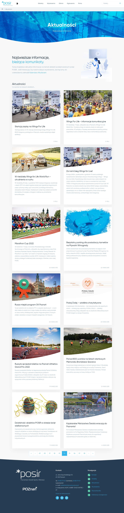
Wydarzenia (51, 3)
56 (74, 453)
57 (79, 453)
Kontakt (94, 475)
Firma (80, 3)
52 (54, 453)
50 (45, 453)
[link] (17, 3)
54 (64, 453)
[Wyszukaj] (120, 3)
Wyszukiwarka (96, 491)
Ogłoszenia (70, 3)
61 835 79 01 (76, 481)
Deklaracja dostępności (99, 495)
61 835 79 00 (62, 481)
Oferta (61, 3)
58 (84, 453)
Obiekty (40, 3)
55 (69, 453)
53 (59, 453)
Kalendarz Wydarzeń (38, 73)
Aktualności (95, 483)
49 (39, 453)
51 (49, 453)
